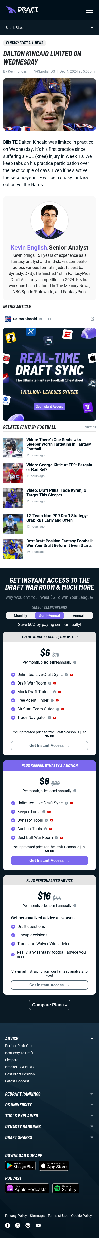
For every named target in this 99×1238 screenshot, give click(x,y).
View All (90, 427)
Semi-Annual (49, 616)
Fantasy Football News (24, 43)
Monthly (20, 616)
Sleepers (11, 1060)
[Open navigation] (89, 10)
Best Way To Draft (19, 1053)
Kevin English (18, 71)
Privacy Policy (16, 1216)
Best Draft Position (20, 1074)
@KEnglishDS (44, 71)
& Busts (28, 1067)
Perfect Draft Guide (20, 1046)
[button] (71, 674)
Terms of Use (58, 1216)
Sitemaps (37, 1216)
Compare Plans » (49, 1004)
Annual (78, 616)
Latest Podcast (17, 1081)
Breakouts (13, 1067)
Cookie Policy (81, 1216)
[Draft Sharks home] (22, 10)
